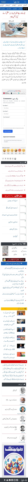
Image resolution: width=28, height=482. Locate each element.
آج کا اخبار (14, 5)
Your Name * (5, 105)
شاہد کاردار (23, 423)
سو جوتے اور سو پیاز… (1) (11, 400)
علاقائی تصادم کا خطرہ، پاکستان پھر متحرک (10, 428)
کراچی (24, 254)
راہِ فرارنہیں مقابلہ (13, 229)
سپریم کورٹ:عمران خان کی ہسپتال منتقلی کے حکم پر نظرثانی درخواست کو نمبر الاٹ (14, 282)
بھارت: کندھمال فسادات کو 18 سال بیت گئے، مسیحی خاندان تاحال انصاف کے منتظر (14, 379)
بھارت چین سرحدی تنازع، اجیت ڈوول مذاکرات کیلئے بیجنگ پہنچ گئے (9, 357)
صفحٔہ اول (25, 5)
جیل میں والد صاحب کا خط (12, 438)
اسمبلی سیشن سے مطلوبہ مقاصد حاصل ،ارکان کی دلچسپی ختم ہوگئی (13, 276)
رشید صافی (23, 432)
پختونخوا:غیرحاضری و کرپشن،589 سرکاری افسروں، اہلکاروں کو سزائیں (14, 302)
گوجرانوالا (14, 251)
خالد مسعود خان (22, 404)
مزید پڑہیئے (22, 162)
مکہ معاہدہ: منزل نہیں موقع (11, 208)
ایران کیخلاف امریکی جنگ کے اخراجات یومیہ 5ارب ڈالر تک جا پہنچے (9, 341)
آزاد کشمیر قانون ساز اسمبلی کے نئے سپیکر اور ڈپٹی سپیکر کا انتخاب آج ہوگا (13, 372)
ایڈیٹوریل (15, 9)
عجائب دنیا (9, 9)
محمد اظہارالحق (22, 395)
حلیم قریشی (15, 390)
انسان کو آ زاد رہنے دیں (12, 201)
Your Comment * (6, 117)
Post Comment (8, 131)
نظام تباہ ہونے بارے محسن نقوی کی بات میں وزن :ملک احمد (13, 295)
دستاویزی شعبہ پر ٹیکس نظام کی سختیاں (10, 419)
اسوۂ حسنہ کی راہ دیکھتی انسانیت (11, 409)
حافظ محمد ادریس (22, 442)
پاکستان (20, 9)
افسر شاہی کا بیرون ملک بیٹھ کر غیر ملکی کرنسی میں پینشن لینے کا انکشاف (13, 376)
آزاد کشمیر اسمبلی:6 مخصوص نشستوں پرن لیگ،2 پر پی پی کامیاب (13, 289)
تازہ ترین (20, 5)
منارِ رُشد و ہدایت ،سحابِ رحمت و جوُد (9, 215)
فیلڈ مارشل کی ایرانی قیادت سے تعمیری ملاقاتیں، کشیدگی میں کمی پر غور (13, 369)
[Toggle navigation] (25, 2)
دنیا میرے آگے (21, 309)
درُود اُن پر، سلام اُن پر (12, 222)
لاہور (24, 248)
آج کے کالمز (8, 5)
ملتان (15, 254)
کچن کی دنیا (15, 236)
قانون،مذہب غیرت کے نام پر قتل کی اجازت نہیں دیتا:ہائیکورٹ (14, 269)
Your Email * (5, 111)
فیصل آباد (14, 248)
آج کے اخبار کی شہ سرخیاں (12, 263)
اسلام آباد (23, 251)
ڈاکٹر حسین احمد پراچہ (21, 413)
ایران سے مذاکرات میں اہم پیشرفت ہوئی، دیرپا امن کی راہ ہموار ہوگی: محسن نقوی (13, 365)
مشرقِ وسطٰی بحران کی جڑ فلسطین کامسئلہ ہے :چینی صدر (9, 316)
